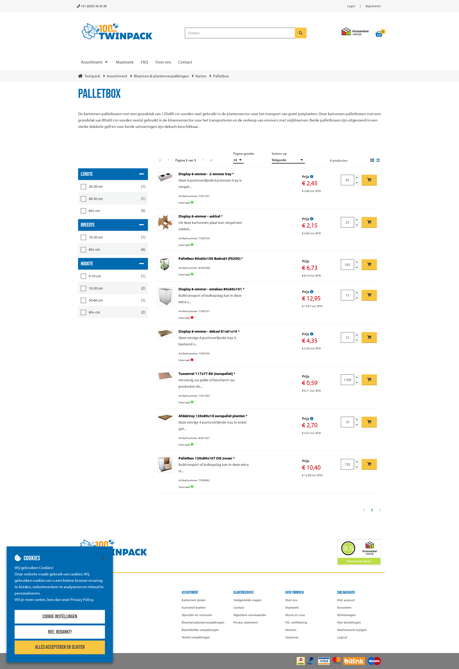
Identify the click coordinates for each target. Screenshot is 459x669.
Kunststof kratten (194, 607)
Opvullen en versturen (197, 615)
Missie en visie (295, 615)
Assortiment (91, 62)
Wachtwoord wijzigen (352, 630)
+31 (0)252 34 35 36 (93, 6)
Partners (290, 630)
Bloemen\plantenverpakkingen (203, 622)
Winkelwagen (346, 615)
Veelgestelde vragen (247, 600)
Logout (342, 637)
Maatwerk (125, 62)
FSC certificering (296, 622)
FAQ (144, 62)
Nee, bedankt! (60, 632)
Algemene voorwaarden (249, 615)
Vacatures (292, 637)
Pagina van (185, 160)
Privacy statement (245, 622)
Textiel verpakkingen (196, 637)
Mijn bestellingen (349, 622)
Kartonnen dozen (194, 600)
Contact (185, 62)
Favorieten (344, 607)
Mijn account (346, 600)
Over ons (163, 62)
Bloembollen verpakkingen (200, 630)
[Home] (129, 31)
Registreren (373, 6)
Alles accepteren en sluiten (60, 647)
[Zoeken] (301, 33)
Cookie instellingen (59, 616)
